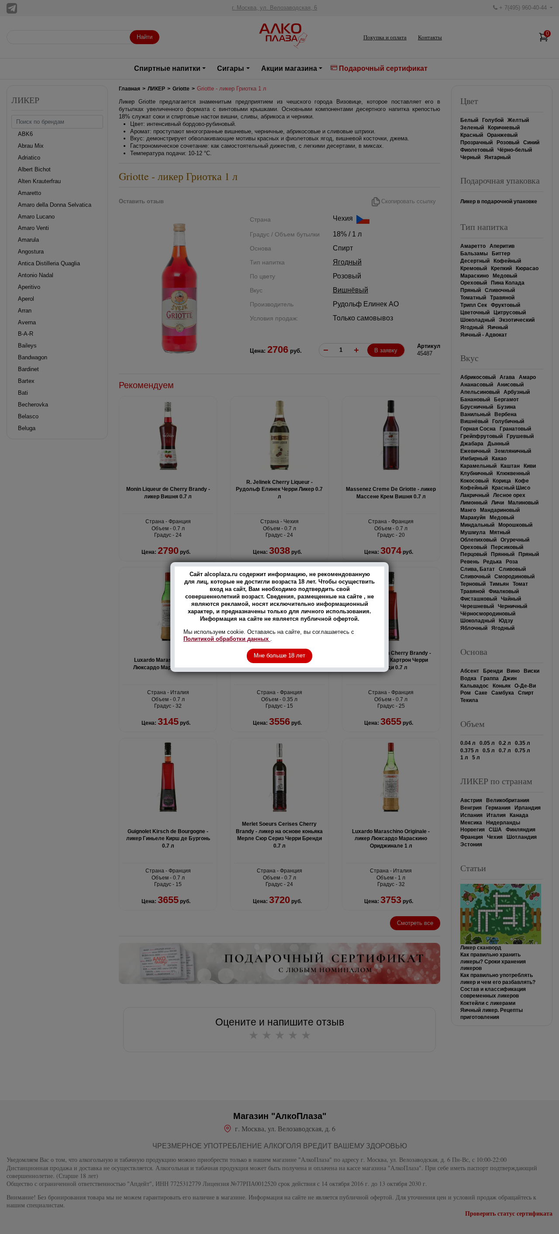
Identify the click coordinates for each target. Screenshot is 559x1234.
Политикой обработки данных (226, 639)
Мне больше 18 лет (279, 655)
